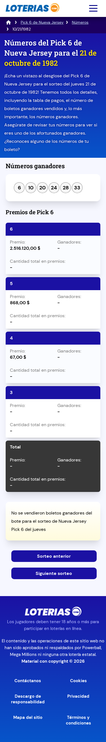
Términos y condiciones (78, 720)
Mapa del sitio (27, 717)
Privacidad (78, 696)
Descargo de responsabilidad (28, 699)
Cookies (78, 681)
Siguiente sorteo (54, 573)
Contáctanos (27, 681)
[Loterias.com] (32, 15)
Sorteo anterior (54, 556)
